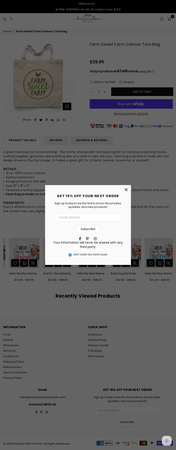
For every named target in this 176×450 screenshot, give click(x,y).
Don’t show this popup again (90, 254)
